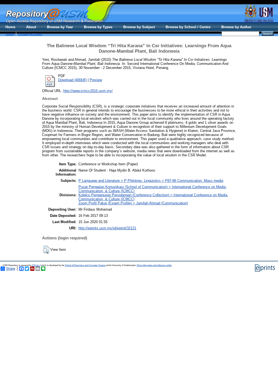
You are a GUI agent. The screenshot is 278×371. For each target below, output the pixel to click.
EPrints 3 (36, 265)
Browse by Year (60, 27)
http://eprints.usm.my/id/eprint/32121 (107, 228)
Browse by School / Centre (188, 27)
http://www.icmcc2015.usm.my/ (88, 91)
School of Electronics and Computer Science (85, 265)
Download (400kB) (72, 80)
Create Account (30, 34)
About (31, 27)
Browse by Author (236, 27)
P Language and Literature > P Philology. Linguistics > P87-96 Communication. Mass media (150, 181)
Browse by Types (98, 27)
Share (10, 269)
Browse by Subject (139, 27)
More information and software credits (154, 265)
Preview (96, 80)
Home (10, 27)
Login (10, 34)
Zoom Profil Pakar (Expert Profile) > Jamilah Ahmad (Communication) (133, 203)
